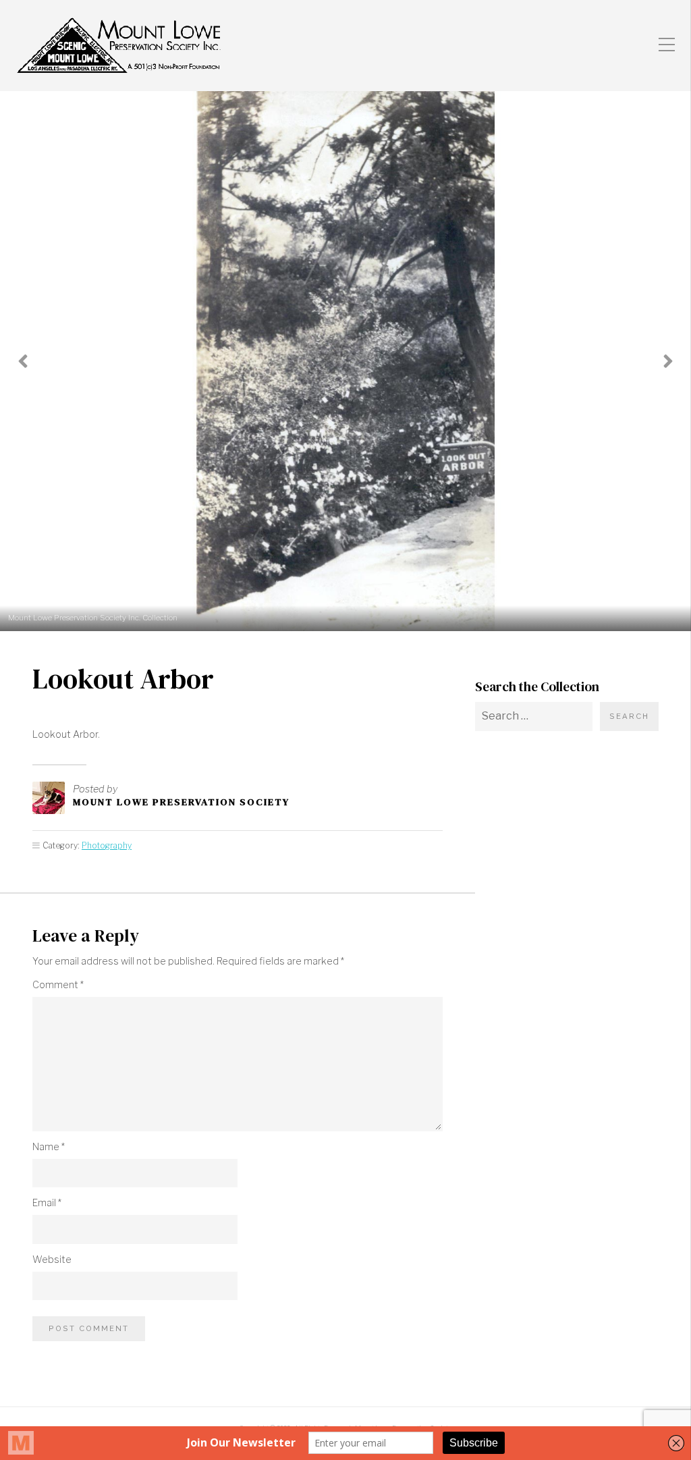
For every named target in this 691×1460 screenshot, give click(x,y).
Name (48, 1147)
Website (52, 1259)
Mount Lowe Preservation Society (181, 802)
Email (46, 1203)
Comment (58, 985)
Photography (107, 845)
